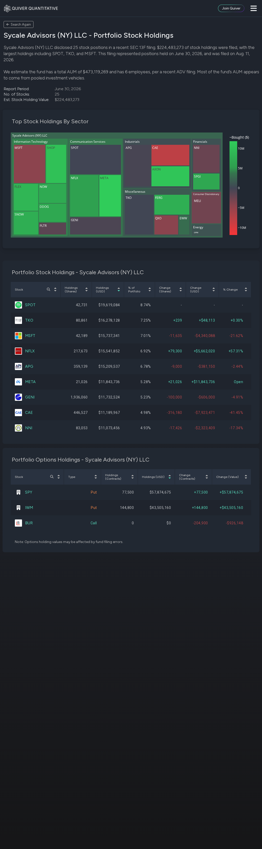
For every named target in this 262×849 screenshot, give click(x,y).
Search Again (21, 24)
